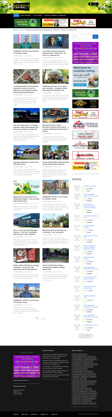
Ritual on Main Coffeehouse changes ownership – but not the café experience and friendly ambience (26, 267)
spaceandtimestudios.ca (20, 380)
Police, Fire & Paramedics (80, 391)
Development (87, 361)
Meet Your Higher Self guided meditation (90, 278)
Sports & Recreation (88, 398)
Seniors (92, 396)
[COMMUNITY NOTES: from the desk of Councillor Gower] (26, 41)
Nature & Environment (87, 384)
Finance (76, 369)
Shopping (76, 398)
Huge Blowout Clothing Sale (90, 216)
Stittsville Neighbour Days (90, 296)
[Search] (95, 37)
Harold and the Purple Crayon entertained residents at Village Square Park (53, 267)
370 (43, 318)
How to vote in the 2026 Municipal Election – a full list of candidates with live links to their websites (25, 232)
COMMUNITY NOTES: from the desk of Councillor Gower (26, 52)
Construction (77, 361)
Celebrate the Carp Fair (90, 325)
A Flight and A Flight (90, 186)
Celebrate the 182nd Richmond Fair (90, 287)
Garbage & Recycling (79, 374)
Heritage (84, 376)
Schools (76, 396)
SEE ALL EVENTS (85, 336)
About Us (54, 414)
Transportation (86, 401)
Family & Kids (88, 366)
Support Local (17, 392)
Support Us (44, 414)
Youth (93, 403)
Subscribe (24, 414)
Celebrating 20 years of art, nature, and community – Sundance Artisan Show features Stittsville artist (54, 88)
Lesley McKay (19, 55)
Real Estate (92, 393)
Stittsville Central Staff (21, 203)
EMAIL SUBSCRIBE (26, 15)
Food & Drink (77, 371)
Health (76, 376)
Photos (88, 389)
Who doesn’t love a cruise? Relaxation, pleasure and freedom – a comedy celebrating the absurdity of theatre (55, 128)
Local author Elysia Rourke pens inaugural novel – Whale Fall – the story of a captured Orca (54, 53)
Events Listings (17, 394)
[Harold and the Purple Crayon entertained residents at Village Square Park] (55, 255)
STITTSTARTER (37, 15)
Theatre (76, 401)
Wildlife (85, 403)
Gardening (91, 374)
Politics (92, 391)
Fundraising (88, 371)
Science (84, 396)
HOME (16, 15)
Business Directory (18, 390)
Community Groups (90, 359)
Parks (83, 386)
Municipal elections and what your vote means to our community (54, 231)
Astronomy (82, 354)
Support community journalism (55, 15)
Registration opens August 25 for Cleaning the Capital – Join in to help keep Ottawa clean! (26, 199)
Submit (15, 414)
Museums (92, 381)
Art (75, 354)
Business (91, 357)
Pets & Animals (78, 389)
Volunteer (76, 403)
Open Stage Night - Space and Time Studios (91, 195)
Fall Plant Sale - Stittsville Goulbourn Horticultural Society (90, 205)
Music (75, 384)
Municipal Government (80, 381)
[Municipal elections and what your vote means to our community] (55, 220)
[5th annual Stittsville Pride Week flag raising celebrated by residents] (55, 152)
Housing (93, 376)
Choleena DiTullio (47, 360)
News (76, 386)
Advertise (34, 414)
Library (83, 379)
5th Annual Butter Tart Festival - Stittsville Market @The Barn (90, 247)
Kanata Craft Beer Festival (89, 226)
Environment (77, 366)
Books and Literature (79, 357)
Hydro (75, 379)
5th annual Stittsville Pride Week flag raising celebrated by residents (55, 163)
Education (76, 364)
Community (77, 359)
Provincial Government (80, 393)
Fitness (84, 369)
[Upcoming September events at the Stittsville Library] (26, 152)
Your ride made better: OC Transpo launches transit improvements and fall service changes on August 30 (25, 127)
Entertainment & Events (89, 364)
